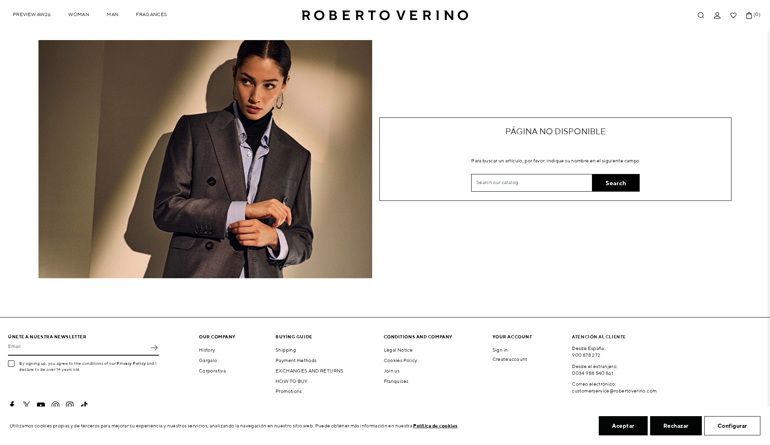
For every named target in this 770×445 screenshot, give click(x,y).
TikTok (84, 405)
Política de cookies (435, 426)
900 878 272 (586, 355)
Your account (512, 336)
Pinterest (55, 405)
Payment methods (296, 360)
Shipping (286, 350)
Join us (392, 371)
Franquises (396, 381)
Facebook (12, 405)
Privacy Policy (131, 363)
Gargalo (208, 360)
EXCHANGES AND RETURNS (310, 371)
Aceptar (623, 426)
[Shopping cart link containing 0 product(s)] (749, 15)
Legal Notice (398, 350)
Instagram (70, 405)
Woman (78, 14)
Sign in (500, 350)
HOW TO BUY (292, 381)
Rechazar (676, 426)
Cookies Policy (400, 360)
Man (112, 14)
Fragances (151, 14)
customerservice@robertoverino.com (614, 391)
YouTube (41, 405)
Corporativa (212, 371)
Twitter (26, 405)
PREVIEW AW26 (32, 14)
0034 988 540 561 (592, 373)
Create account (509, 359)
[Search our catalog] (701, 15)
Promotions (289, 391)
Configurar (732, 426)
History (207, 350)
